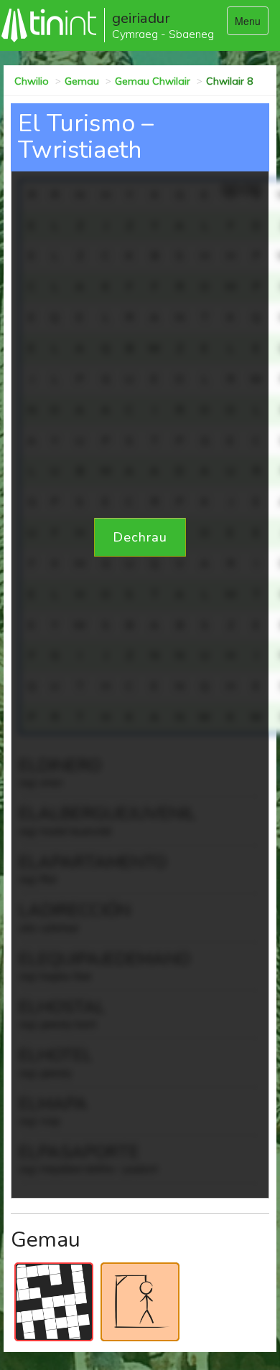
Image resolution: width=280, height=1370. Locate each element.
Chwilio (31, 81)
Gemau (82, 81)
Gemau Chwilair (152, 81)
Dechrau (140, 537)
